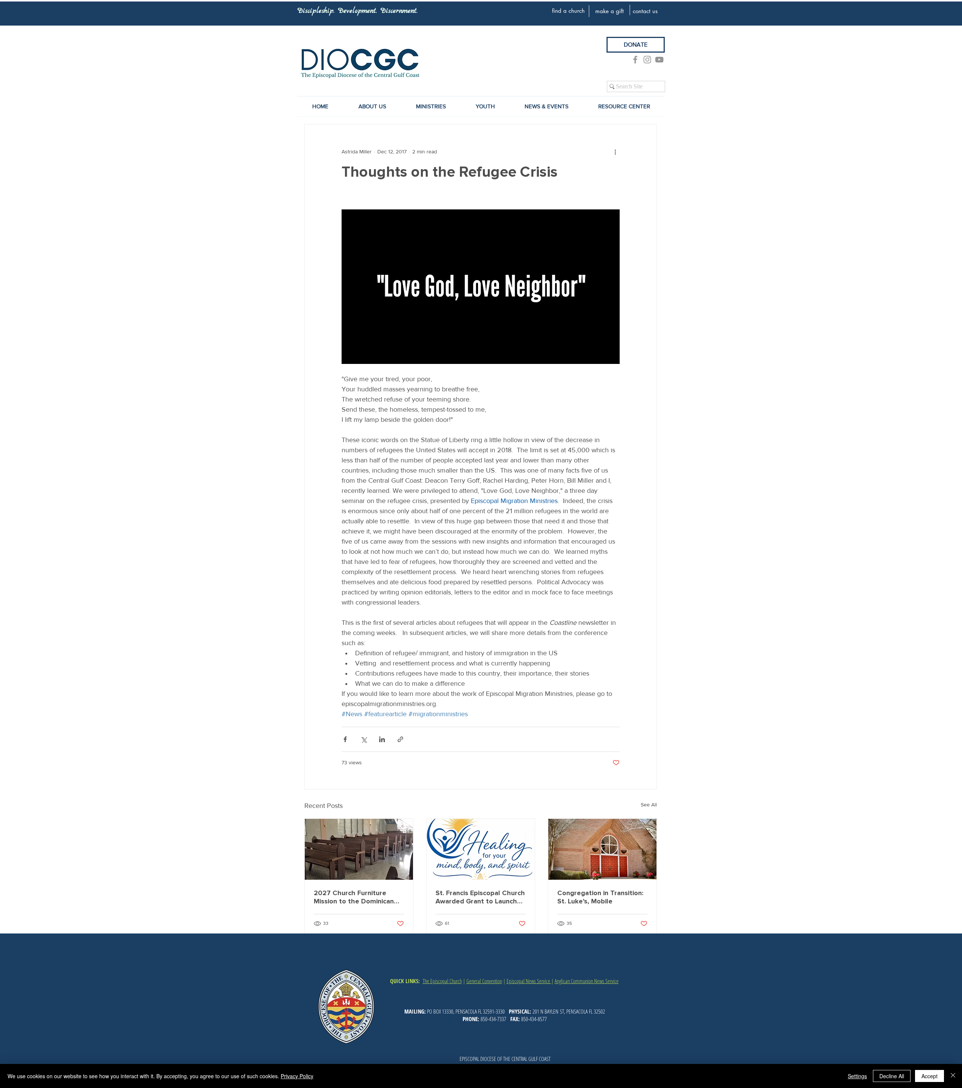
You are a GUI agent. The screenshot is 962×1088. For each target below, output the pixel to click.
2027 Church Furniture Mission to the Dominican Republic (354, 897)
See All (649, 805)
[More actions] (615, 151)
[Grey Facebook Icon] (635, 60)
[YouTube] (659, 60)
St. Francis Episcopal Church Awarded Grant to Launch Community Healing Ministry (480, 897)
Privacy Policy (297, 1076)
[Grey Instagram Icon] (647, 60)
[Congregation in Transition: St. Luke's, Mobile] (602, 849)
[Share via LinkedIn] (382, 739)
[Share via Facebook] (345, 739)
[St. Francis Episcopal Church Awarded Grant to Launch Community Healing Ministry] (481, 849)
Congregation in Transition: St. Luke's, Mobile (600, 897)
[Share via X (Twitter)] (363, 739)
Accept (929, 1076)
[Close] (952, 1076)
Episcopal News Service (529, 981)
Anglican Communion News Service (587, 981)
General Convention (484, 981)
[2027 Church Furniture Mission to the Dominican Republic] (359, 849)
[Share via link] (400, 739)
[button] (546, 106)
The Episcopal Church (442, 981)
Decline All (891, 1076)
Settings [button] (857, 1076)
